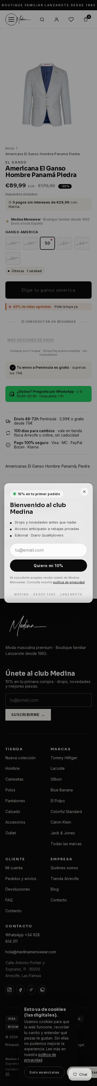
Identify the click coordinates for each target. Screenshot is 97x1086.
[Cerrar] (84, 491)
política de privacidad (69, 582)
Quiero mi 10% (48, 565)
